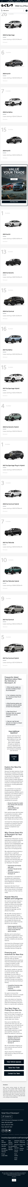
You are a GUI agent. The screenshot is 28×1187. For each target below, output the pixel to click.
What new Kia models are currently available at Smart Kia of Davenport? (13, 689)
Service (17, 1138)
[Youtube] (9, 1130)
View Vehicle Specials (14, 1062)
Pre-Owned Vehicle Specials (11, 1148)
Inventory (4, 1138)
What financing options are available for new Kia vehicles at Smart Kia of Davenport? (14, 705)
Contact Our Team (14, 1073)
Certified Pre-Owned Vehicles (4, 1150)
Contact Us (14, 758)
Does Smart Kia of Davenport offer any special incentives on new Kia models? (13, 714)
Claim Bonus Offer (14, 201)
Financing (23, 1138)
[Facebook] (3, 1130)
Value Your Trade (14, 1068)
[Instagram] (6, 1130)
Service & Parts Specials (16, 1146)
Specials (11, 1138)
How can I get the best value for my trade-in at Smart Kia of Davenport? (14, 723)
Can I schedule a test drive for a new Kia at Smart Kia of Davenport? (13, 697)
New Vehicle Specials (10, 1142)
